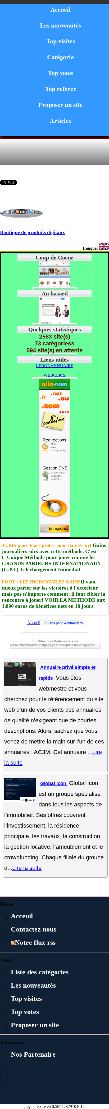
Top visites (60, 40)
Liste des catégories (40, 972)
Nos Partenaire (33, 1054)
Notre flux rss (35, 942)
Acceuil (22, 916)
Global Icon (53, 783)
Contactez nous (33, 929)
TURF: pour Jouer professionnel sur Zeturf (46, 545)
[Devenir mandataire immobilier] (54, 322)
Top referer (60, 88)
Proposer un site (60, 104)
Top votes (60, 72)
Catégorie (60, 56)
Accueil (61, 9)
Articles (60, 120)
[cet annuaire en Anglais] (104, 248)
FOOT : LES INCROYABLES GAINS (41, 582)
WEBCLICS (54, 375)
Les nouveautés (60, 25)
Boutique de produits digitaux (32, 232)
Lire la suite (27, 868)
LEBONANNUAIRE (54, 365)
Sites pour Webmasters (65, 623)
